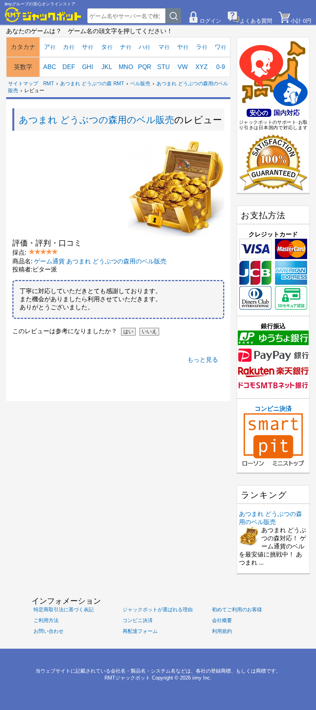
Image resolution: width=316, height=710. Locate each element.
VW (183, 67)
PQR (144, 67)
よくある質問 (256, 21)
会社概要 (222, 620)
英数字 (23, 67)
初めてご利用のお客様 (237, 609)
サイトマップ (23, 83)
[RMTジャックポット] (43, 14)
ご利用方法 (46, 620)
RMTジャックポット (127, 678)
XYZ (201, 67)
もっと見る (202, 359)
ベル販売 (140, 83)
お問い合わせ (49, 631)
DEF (68, 67)
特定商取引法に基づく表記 (64, 609)
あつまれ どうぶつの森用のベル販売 (96, 120)
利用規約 (222, 631)
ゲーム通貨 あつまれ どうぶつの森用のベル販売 (100, 261)
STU (163, 67)
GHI (87, 67)
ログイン (210, 21)
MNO (126, 67)
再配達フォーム (140, 631)
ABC (49, 67)
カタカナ (23, 47)
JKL (106, 67)
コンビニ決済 (273, 408)
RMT (48, 83)
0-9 (220, 67)
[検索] (173, 16)
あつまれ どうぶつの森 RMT (92, 83)
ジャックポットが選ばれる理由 (158, 609)
